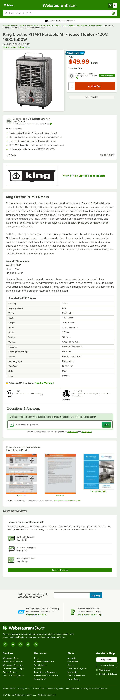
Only (70, 57)
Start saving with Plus (36, 615)
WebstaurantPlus (10, 658)
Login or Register (60, 570)
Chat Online (104, 670)
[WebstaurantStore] (39, 628)
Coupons (38, 669)
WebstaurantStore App (13, 665)
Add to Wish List (91, 97)
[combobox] (60, 13)
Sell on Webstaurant (76, 676)
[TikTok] (28, 644)
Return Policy (73, 679)
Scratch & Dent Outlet (44, 662)
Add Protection (107, 76)
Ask (107, 424)
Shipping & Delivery (108, 674)
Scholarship (72, 672)
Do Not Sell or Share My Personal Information (86, 689)
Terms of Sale (9, 689)
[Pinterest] (35, 644)
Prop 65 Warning (43, 383)
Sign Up (96, 595)
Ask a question (24, 47)
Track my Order (107, 665)
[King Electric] (32, 176)
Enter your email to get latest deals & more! (32, 595)
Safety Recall (40, 679)
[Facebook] (20, 644)
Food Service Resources (45, 672)
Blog (36, 658)
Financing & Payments (77, 669)
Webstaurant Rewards (13, 662)
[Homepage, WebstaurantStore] (60, 5)
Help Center (106, 659)
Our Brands (72, 662)
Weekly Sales (40, 665)
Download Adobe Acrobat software (66, 501)
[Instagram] (5, 644)
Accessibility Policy (55, 689)
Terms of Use (72, 432)
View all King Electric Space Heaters (84, 175)
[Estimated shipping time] (51, 123)
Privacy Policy (87, 432)
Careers (71, 665)
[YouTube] (13, 644)
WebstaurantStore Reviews (46, 676)
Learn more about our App (90, 615)
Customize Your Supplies (14, 669)
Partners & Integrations (13, 676)
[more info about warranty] (77, 78)
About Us (71, 658)
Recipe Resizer (10, 672)
